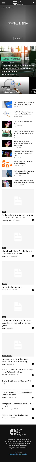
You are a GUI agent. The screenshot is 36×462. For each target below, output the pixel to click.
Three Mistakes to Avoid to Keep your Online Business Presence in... (24, 133)
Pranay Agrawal (6, 220)
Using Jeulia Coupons (12, 287)
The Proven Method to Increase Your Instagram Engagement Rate (23, 153)
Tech (4, 211)
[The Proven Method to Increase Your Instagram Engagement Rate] (7, 153)
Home (2, 8)
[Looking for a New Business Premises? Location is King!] (18, 345)
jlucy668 (4, 374)
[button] (3, 2)
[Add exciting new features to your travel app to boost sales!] (18, 200)
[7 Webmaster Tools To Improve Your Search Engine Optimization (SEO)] (18, 306)
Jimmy (4, 256)
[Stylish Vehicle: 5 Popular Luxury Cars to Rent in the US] (18, 237)
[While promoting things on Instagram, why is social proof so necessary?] (7, 143)
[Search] (33, 2)
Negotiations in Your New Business (15, 415)
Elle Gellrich (5, 74)
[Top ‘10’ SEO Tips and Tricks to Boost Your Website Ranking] (14, 88)
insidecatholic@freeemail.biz (18, 454)
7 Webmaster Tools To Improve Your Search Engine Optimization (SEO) (17, 323)
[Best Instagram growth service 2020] (7, 124)
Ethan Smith (5, 409)
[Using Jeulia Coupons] (18, 273)
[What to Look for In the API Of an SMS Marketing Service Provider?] (7, 163)
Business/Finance (7, 355)
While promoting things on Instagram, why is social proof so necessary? (23, 143)
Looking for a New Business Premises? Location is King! (15, 360)
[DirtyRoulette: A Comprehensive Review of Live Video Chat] (7, 173)
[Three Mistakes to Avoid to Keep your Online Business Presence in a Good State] (18, 61)
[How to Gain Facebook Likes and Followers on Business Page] (7, 104)
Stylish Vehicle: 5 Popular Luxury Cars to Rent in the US (17, 252)
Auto (4, 247)
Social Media (5, 62)
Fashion (5, 283)
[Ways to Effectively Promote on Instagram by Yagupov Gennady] (7, 183)
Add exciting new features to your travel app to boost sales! (17, 216)
